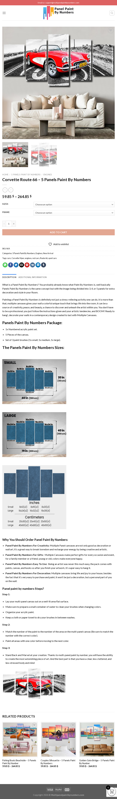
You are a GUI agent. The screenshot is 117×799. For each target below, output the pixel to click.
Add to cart (58, 232)
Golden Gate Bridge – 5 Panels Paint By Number (97, 762)
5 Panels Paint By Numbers (26, 174)
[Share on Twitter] (16, 265)
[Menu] (4, 13)
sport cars (52, 258)
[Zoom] (6, 135)
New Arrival (48, 253)
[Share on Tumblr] (43, 265)
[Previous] (8, 83)
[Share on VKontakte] (32, 265)
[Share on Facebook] (10, 265)
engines (28, 258)
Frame (6, 212)
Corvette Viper (18, 258)
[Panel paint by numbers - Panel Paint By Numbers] (58, 13)
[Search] (112, 13)
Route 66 (44, 258)
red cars (35, 258)
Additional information (32, 277)
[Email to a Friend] (21, 265)
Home (5, 174)
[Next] (108, 83)
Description (9, 277)
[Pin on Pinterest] (27, 265)
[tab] (9, 277)
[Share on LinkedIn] (38, 265)
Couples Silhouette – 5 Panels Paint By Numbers (58, 762)
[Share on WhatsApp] (5, 265)
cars (9, 258)
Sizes (5, 204)
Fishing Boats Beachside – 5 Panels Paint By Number (19, 762)
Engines (47, 174)
